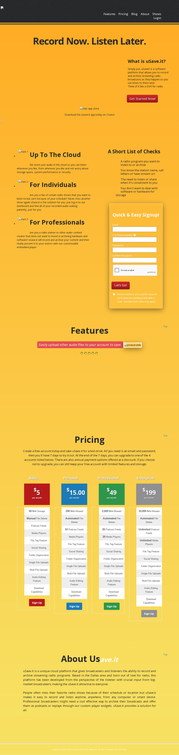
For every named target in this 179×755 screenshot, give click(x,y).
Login (157, 18)
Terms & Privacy (120, 749)
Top (165, 326)
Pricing (123, 14)
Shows (156, 14)
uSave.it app (88, 114)
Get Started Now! (142, 98)
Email (115, 224)
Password (117, 245)
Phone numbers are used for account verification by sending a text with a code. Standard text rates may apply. (137, 298)
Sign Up (37, 602)
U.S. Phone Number (123, 235)
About (145, 14)
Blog (134, 14)
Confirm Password (122, 255)
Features (109, 14)
